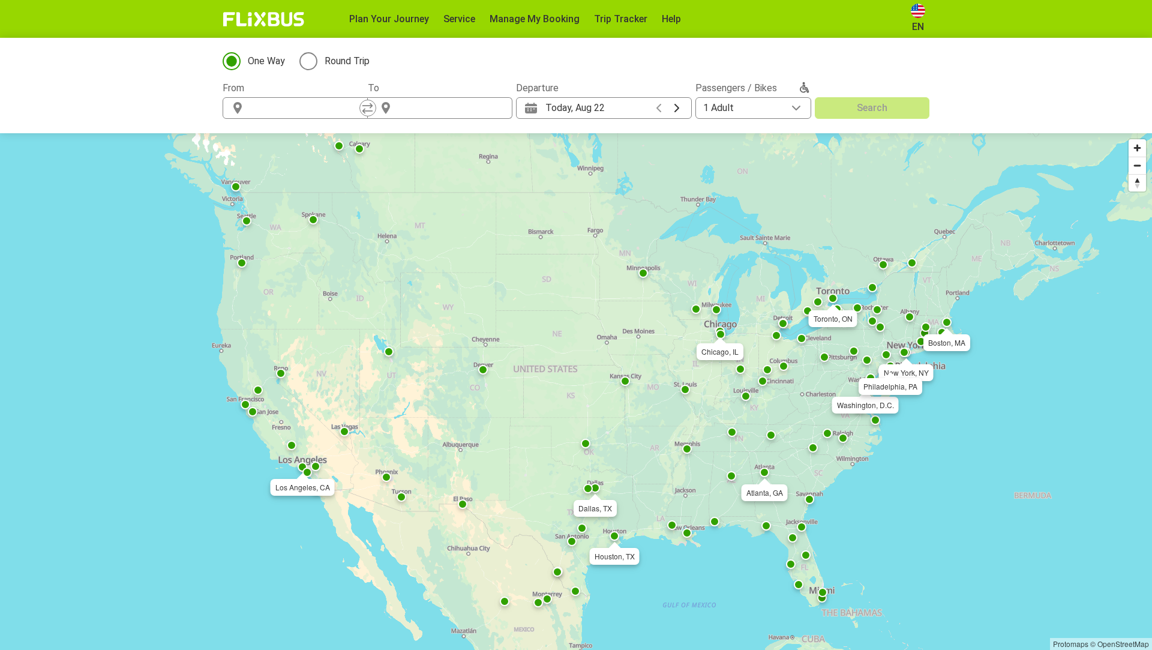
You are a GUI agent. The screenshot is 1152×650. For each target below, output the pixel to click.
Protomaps (1070, 644)
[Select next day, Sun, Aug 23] (677, 108)
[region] (576, 391)
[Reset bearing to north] (1137, 182)
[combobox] (306, 108)
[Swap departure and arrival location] (367, 108)
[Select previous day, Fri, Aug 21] (659, 108)
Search (872, 107)
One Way (266, 61)
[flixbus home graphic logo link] (264, 19)
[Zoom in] (1137, 148)
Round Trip (347, 61)
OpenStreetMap (1123, 644)
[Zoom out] (1137, 165)
